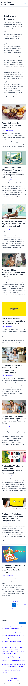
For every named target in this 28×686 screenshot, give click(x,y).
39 (10, 605)
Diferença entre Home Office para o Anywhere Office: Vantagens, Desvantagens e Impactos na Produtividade (13, 172)
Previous (14, 601)
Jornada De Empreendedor (7, 3)
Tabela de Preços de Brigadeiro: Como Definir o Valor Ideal (13, 125)
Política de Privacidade (14, 680)
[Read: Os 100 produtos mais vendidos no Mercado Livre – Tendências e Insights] (14, 309)
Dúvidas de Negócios (7, 130)
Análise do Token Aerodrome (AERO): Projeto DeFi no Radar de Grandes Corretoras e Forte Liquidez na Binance (13, 637)
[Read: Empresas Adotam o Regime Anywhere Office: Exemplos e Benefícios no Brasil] (14, 211)
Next (14, 608)
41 (17, 605)
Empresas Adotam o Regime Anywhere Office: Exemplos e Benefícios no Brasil (14, 223)
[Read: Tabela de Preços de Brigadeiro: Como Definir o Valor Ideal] (14, 112)
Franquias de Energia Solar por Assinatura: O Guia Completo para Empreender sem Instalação (13, 670)
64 (25, 605)
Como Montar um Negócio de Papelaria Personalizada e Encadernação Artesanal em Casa (14, 643)
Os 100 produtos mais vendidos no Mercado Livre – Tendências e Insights (14, 321)
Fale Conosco (14, 678)
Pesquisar (22, 623)
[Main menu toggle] (25, 3)
